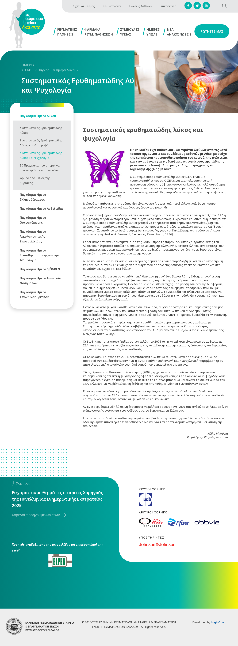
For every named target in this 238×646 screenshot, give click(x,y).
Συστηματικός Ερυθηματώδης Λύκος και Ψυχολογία (83, 85)
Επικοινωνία (167, 6)
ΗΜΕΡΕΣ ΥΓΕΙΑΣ (27, 67)
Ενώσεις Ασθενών (140, 6)
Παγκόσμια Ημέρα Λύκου (56, 70)
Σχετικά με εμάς (84, 6)
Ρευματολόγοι (112, 6)
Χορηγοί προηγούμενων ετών (36, 514)
